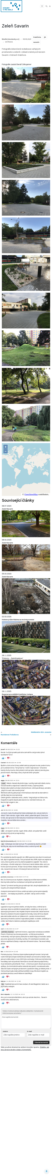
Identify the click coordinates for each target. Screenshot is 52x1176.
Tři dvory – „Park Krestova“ (12, 658)
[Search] (46, 6)
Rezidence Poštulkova (10, 735)
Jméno (5, 1031)
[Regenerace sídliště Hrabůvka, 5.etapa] (26, 710)
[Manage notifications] (46, 1171)
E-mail (29, 1031)
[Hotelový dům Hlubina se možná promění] (26, 637)
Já (2, 831)
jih (45, 37)
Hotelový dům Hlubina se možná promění (18, 620)
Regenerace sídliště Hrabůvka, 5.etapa (17, 694)
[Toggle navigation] (42, 6)
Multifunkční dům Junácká (41, 732)
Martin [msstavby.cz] (10, 39)
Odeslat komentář (41, 1042)
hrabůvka (37, 37)
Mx (3, 984)
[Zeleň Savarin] (26, 523)
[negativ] (8, 758)
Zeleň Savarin (7, 509)
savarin (36, 42)
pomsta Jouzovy (7, 932)
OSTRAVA (9, 42)
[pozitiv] (3, 758)
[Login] (49, 6)
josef (3, 783)
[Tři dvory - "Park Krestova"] (26, 674)
